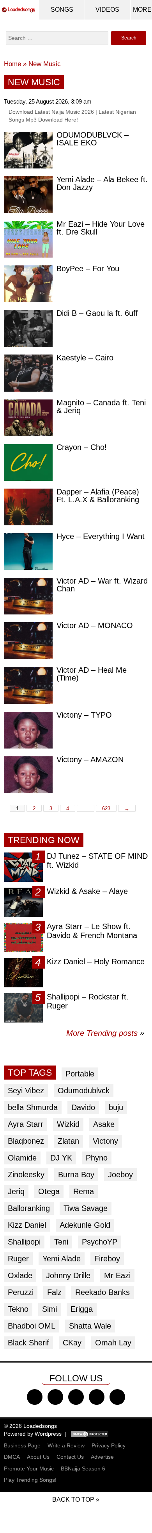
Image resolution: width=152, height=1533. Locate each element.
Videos (107, 9)
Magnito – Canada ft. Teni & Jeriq (101, 406)
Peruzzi (21, 1292)
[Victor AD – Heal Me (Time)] (28, 685)
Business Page (22, 1445)
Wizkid (68, 1124)
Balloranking (29, 1208)
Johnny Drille (68, 1275)
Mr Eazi (117, 1275)
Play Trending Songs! (30, 1480)
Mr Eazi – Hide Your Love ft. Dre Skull (101, 228)
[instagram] (76, 1397)
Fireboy (107, 1258)
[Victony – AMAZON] (28, 774)
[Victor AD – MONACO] (28, 640)
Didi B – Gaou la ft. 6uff (97, 313)
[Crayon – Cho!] (28, 462)
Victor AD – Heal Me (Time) (92, 674)
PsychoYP (99, 1242)
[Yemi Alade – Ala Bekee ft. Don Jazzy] (28, 194)
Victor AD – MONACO (95, 625)
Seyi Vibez (26, 1090)
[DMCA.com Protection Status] (89, 1434)
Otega (49, 1191)
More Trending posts (105, 1033)
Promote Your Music (29, 1468)
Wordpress (48, 1434)
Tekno (18, 1309)
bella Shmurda (33, 1107)
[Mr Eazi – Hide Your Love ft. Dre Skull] (28, 239)
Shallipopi (24, 1242)
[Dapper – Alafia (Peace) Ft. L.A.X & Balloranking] (28, 507)
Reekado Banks (102, 1292)
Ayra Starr (25, 1124)
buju (116, 1107)
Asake (104, 1124)
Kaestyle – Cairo (85, 357)
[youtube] (96, 1397)
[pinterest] (117, 1397)
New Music (44, 64)
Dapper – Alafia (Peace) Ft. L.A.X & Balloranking (98, 495)
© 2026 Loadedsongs (30, 1426)
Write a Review (66, 1445)
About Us (38, 1457)
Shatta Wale (90, 1326)
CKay (72, 1342)
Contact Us (70, 1457)
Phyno (97, 1157)
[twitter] (55, 1397)
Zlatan (68, 1141)
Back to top (73, 1499)
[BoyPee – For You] (28, 283)
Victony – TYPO (84, 715)
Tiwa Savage (86, 1208)
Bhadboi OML (31, 1326)
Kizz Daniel (27, 1225)
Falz (54, 1292)
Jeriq (16, 1191)
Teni (61, 1242)
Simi (49, 1309)
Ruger (18, 1258)
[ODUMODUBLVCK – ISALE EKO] (28, 150)
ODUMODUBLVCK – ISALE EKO (93, 139)
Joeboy (120, 1174)
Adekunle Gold (85, 1225)
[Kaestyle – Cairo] (28, 373)
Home (12, 64)
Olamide (22, 1157)
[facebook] (34, 1397)
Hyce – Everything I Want (101, 536)
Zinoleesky (26, 1174)
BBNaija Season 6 (83, 1468)
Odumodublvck (84, 1090)
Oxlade (20, 1275)
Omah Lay (113, 1342)
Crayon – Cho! (82, 447)
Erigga (82, 1309)
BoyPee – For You (88, 268)
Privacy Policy (108, 1445)
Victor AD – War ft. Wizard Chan (102, 585)
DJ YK (61, 1157)
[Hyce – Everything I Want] (28, 551)
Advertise (102, 1457)
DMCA (12, 1457)
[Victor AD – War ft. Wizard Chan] (28, 596)
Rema (83, 1191)
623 (106, 808)
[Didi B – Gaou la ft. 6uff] (28, 328)
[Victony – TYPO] (28, 730)
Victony (105, 1141)
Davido (83, 1107)
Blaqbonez (26, 1141)
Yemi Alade (61, 1258)
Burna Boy (76, 1174)
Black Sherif (28, 1342)
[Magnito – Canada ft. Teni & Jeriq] (28, 417)
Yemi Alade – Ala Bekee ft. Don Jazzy (102, 183)
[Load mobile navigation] (142, 10)
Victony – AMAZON (90, 759)
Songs (62, 9)
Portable (79, 1073)
